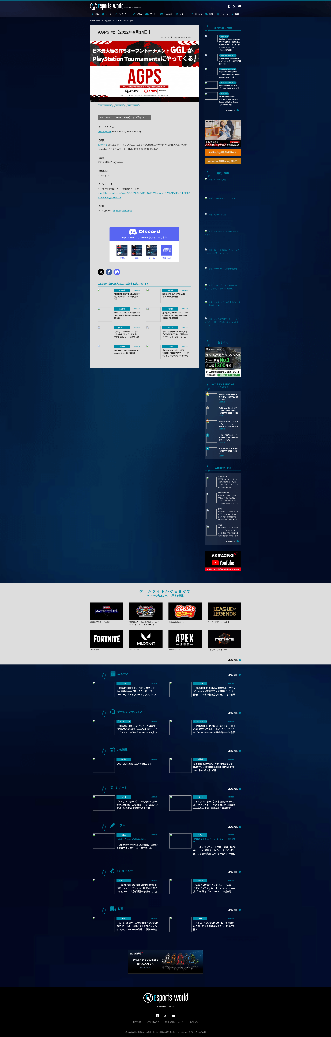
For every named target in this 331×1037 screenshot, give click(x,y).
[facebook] (157, 1015)
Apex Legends (133, 105)
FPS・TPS (119, 105)
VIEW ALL (230, 110)
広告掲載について (174, 1022)
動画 (211, 14)
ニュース (224, 14)
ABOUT (137, 1022)
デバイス (198, 14)
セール (108, 14)
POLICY (194, 1022)
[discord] (173, 1016)
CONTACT (153, 1022)
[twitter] (165, 1015)
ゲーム (153, 14)
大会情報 (168, 14)
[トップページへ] (165, 1000)
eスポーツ (103, 145)
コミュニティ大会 (105, 105)
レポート (183, 14)
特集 (97, 14)
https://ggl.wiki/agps (122, 210)
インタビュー (123, 14)
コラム (139, 14)
